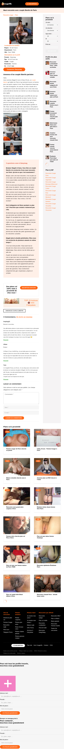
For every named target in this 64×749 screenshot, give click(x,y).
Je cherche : (49, 28)
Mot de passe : (4, 705)
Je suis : (48, 22)
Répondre (5, 340)
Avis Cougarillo (38, 645)
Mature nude (30, 625)
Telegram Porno (7, 632)
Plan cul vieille (43, 620)
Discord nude (43, 627)
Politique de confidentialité (9, 653)
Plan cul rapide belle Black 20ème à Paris (14, 595)
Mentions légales (21, 653)
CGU (51, 645)
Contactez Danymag (14, 69)
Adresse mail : (4, 693)
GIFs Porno (30, 627)
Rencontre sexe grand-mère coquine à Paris (14, 507)
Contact (46, 645)
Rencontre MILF (55, 616)
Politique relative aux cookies (25, 650)
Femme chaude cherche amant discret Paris (54, 148)
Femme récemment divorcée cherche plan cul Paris (54, 115)
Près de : (48, 44)
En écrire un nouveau (24, 317)
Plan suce (6, 629)
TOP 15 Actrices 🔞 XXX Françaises (31, 302)
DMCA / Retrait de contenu (40, 650)
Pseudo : (2, 699)
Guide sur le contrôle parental (10, 650)
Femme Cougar (7, 622)
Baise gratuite (55, 621)
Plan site (29, 645)
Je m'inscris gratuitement (9, 713)
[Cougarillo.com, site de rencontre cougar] (6, 3)
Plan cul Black (55, 618)
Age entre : (49, 33)
